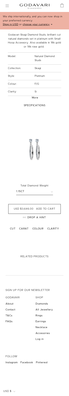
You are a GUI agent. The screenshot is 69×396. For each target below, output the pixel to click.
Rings (39, 315)
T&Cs (9, 315)
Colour (38, 228)
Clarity (53, 228)
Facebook (26, 362)
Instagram (12, 362)
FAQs (9, 321)
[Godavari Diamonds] (34, 6)
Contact (10, 309)
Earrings (41, 321)
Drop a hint (36, 217)
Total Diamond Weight (34, 185)
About (10, 304)
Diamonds (42, 304)
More (35, 97)
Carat (24, 228)
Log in (40, 339)
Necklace (41, 327)
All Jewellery (44, 309)
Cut (12, 228)
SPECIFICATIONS (34, 105)
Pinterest (42, 362)
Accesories (43, 333)
